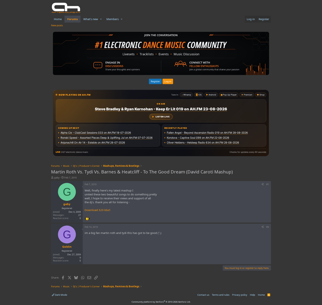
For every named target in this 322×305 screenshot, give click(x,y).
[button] (101, 19)
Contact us (203, 294)
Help (252, 294)
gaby (57, 177)
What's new (90, 19)
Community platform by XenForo (161, 301)
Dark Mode (60, 294)
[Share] (262, 184)
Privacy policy (239, 294)
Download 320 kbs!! (97, 210)
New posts (57, 25)
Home (58, 19)
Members (112, 19)
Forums (72, 19)
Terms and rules (220, 294)
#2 (267, 227)
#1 (267, 184)
